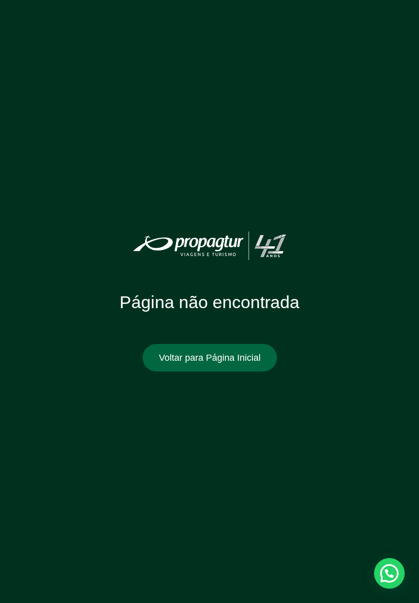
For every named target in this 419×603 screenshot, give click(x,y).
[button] (389, 573)
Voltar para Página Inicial (210, 358)
